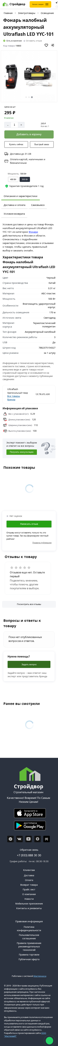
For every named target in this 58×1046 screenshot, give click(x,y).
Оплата (29, 880)
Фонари (33, 231)
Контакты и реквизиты (29, 908)
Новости (29, 898)
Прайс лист (29, 889)
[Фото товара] (29, 76)
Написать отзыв (29, 524)
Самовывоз (37, 205)
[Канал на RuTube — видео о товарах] (46, 839)
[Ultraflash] (40, 394)
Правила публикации (42, 543)
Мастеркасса (40, 976)
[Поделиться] (53, 45)
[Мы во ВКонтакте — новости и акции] (19, 839)
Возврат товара (29, 884)
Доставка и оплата (14, 205)
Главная (8, 13)
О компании (29, 894)
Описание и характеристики (20, 196)
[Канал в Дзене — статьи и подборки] (37, 839)
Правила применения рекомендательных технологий (29, 946)
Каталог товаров (38, 4)
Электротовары (26, 13)
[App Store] (28, 814)
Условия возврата (14, 213)
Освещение (47, 13)
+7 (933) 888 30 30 (29, 855)
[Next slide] (52, 76)
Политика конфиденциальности (29, 928)
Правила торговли (29, 954)
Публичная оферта (29, 959)
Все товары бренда (13, 398)
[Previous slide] (5, 76)
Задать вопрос (29, 664)
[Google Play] (28, 826)
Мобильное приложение (29, 903)
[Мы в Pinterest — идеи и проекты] (10, 839)
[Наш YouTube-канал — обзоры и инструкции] (28, 839)
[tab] (26, 97)
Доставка (29, 875)
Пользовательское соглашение (29, 936)
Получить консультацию (22, 452)
